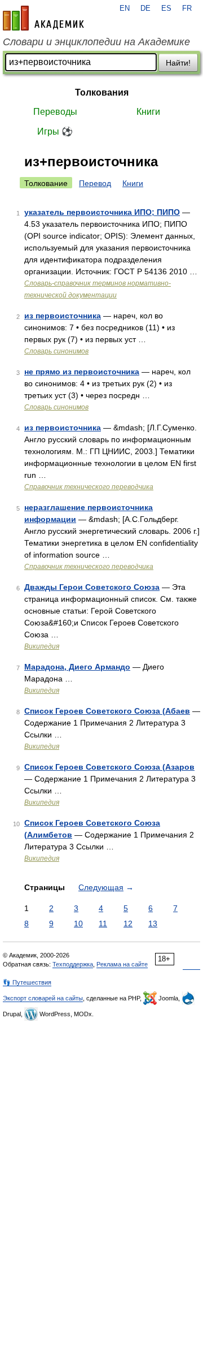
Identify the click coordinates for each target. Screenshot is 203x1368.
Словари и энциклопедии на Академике (96, 42)
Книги (148, 111)
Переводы (55, 111)
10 (78, 923)
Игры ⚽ (55, 131)
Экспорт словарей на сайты (43, 998)
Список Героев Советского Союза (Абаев (107, 710)
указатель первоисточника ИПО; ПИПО (102, 212)
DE (145, 8)
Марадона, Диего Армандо (77, 666)
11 (103, 923)
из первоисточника (62, 315)
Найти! (178, 62)
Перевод (95, 183)
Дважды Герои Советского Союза (92, 587)
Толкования (102, 92)
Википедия (41, 646)
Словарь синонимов (56, 351)
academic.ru (43, 18)
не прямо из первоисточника (81, 371)
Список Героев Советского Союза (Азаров (109, 766)
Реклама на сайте (122, 964)
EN (125, 8)
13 (152, 923)
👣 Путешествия (27, 982)
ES (166, 8)
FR (187, 8)
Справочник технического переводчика (88, 487)
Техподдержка (72, 964)
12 (128, 923)
